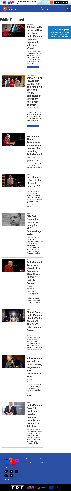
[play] (4, 9)
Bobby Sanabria (30, 286)
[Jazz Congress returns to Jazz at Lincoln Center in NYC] (13, 180)
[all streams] (68, 8)
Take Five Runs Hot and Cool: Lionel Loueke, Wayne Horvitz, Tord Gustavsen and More (34, 367)
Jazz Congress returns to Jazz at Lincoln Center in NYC (35, 182)
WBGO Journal (30, 24)
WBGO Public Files (45, 463)
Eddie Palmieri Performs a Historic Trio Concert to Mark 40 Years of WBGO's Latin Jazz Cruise (34, 273)
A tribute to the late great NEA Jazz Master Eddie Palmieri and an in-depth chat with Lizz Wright (35, 38)
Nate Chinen (30, 333)
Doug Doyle (29, 51)
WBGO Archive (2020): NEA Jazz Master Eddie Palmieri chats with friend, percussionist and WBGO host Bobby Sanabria (34, 91)
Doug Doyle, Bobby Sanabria (33, 107)
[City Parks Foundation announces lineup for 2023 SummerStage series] (13, 219)
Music (28, 134)
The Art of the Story (31, 75)
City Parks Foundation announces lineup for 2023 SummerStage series (34, 225)
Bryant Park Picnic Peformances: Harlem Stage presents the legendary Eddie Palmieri (34, 145)
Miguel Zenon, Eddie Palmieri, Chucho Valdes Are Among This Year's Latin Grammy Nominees (35, 320)
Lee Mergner (30, 237)
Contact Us (29, 459)
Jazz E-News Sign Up (59, 29)
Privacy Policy (30, 463)
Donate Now (62, 3)
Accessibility (58, 459)
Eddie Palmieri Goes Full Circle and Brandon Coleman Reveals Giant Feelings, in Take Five (34, 416)
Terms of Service (45, 459)
